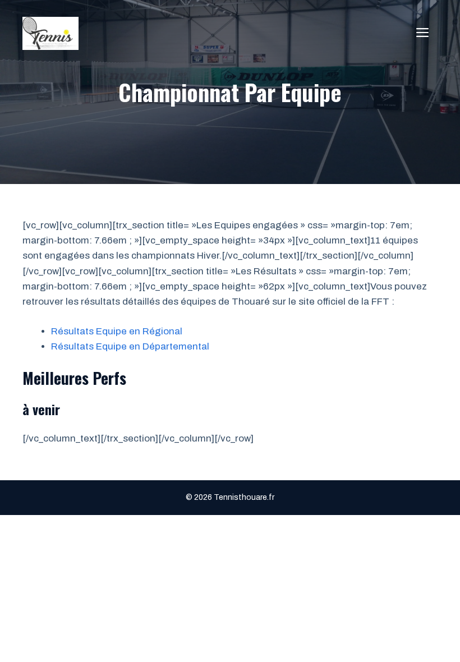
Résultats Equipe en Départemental (130, 346)
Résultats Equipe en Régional (116, 331)
